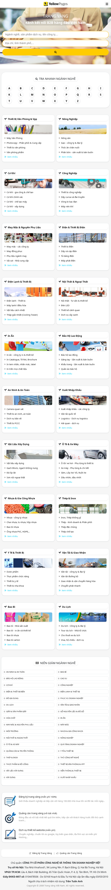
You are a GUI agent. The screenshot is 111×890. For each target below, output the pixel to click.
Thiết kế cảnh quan (70, 310)
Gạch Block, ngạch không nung (22, 468)
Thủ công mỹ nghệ (69, 757)
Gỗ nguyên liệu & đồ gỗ (72, 711)
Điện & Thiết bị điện (73, 227)
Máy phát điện (68, 260)
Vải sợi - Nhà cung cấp (18, 260)
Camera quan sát (15, 409)
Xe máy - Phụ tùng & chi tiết (75, 468)
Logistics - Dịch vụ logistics (74, 418)
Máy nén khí (67, 206)
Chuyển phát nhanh (71, 585)
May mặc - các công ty (18, 246)
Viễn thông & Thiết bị (70, 770)
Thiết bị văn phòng (16, 147)
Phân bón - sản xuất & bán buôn (77, 152)
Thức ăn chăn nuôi (70, 147)
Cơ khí (11, 173)
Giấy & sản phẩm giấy (16, 711)
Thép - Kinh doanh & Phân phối (76, 522)
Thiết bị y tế (12, 581)
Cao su (63, 678)
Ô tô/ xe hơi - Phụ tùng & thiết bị (77, 463)
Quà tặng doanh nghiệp (72, 744)
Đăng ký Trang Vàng (42, 853)
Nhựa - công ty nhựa (17, 517)
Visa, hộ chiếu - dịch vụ (72, 639)
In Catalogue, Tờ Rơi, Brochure (22, 359)
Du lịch (66, 606)
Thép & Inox (69, 498)
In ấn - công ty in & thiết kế (20, 354)
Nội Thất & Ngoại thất (75, 281)
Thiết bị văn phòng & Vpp (22, 119)
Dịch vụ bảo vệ (14, 418)
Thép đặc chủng (69, 526)
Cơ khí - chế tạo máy (17, 201)
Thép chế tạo (67, 531)
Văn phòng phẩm (15, 152)
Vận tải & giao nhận (74, 552)
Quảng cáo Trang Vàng (71, 853)
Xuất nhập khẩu (72, 390)
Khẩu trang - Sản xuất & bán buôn (78, 364)
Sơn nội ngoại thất (16, 477)
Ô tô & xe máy (70, 444)
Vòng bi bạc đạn (69, 201)
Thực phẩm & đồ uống (17, 764)
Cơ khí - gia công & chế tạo (20, 192)
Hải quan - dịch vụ (70, 423)
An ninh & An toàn (19, 390)
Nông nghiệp (69, 119)
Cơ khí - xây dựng (15, 206)
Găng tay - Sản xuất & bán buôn (77, 359)
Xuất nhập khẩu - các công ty (75, 409)
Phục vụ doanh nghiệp (71, 698)
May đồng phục (14, 251)
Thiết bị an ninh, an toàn (19, 413)
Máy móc (64, 724)
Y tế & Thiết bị (16, 552)
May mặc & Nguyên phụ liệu (24, 227)
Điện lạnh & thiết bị (19, 281)
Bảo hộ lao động (72, 335)
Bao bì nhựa (13, 526)
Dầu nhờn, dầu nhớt (71, 477)
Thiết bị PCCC (13, 423)
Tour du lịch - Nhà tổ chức (74, 630)
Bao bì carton (13, 639)
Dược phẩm (12, 571)
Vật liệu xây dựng (18, 444)
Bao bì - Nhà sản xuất (17, 625)
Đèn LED (65, 305)
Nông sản (66, 138)
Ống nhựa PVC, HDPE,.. (18, 531)
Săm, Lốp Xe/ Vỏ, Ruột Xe (73, 472)
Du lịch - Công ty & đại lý (73, 625)
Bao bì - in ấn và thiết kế (19, 630)
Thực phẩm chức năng (18, 576)
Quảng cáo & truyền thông (20, 751)
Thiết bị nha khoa (15, 585)
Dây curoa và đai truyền (73, 197)
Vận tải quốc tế (68, 413)
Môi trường (12, 731)
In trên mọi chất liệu (17, 368)
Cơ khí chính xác (15, 197)
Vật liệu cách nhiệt (16, 310)
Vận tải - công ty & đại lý (73, 571)
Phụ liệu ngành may (17, 255)
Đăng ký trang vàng (38, 796)
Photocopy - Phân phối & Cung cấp (24, 142)
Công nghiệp (69, 173)
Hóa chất (10, 718)
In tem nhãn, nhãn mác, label (21, 364)
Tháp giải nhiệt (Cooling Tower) (22, 314)
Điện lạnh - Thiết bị (16, 300)
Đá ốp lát (11, 472)
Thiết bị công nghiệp (71, 192)
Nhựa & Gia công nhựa (21, 498)
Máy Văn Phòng (14, 138)
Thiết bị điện (67, 246)
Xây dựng (10, 777)
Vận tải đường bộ (69, 576)
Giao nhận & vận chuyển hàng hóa (78, 581)
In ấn (11, 335)
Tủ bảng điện (67, 255)
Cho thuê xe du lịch (70, 635)
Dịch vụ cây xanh (69, 314)
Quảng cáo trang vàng (38, 813)
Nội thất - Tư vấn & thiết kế (74, 300)
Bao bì (11, 606)
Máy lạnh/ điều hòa (16, 305)
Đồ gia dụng (12, 698)
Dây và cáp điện (69, 251)
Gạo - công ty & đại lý (71, 142)
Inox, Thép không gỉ (71, 517)
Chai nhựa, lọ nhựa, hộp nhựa (21, 522)
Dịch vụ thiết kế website (37, 830)
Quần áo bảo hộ (69, 368)
